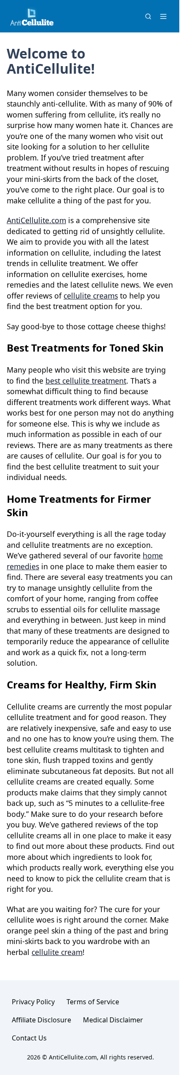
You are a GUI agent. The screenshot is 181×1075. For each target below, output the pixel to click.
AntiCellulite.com (36, 220)
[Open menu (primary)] (163, 16)
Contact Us (29, 1038)
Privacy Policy (33, 1001)
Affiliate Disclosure (41, 1019)
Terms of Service (93, 1001)
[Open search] (148, 16)
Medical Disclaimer (113, 1019)
